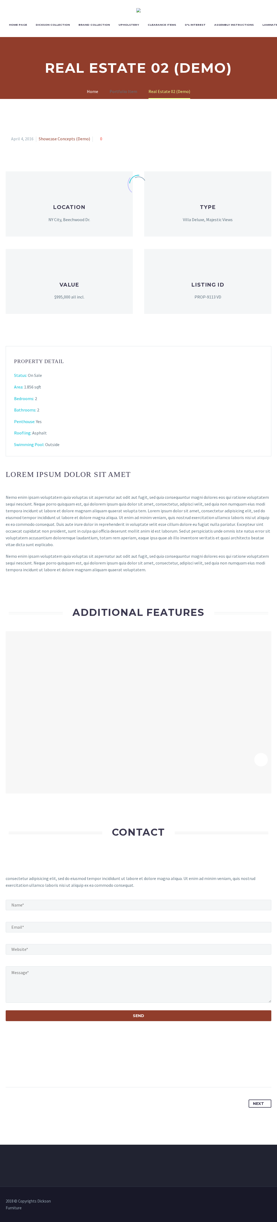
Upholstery (128, 24)
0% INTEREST (195, 24)
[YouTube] (270, 1201)
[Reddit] (60, 1070)
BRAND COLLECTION (94, 24)
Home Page (18, 24)
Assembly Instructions (234, 24)
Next (258, 1103)
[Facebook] (10, 1070)
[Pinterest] (30, 1070)
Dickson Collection (53, 24)
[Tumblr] (40, 1070)
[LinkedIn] (50, 1070)
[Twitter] (20, 1070)
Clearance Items (162, 24)
